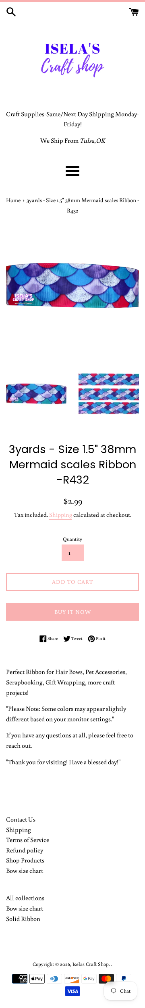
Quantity (72, 539)
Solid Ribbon (23, 919)
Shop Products (25, 860)
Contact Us (20, 819)
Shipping (60, 514)
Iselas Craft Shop (90, 964)
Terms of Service (27, 840)
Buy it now (72, 611)
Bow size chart (24, 870)
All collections (25, 898)
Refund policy (24, 850)
